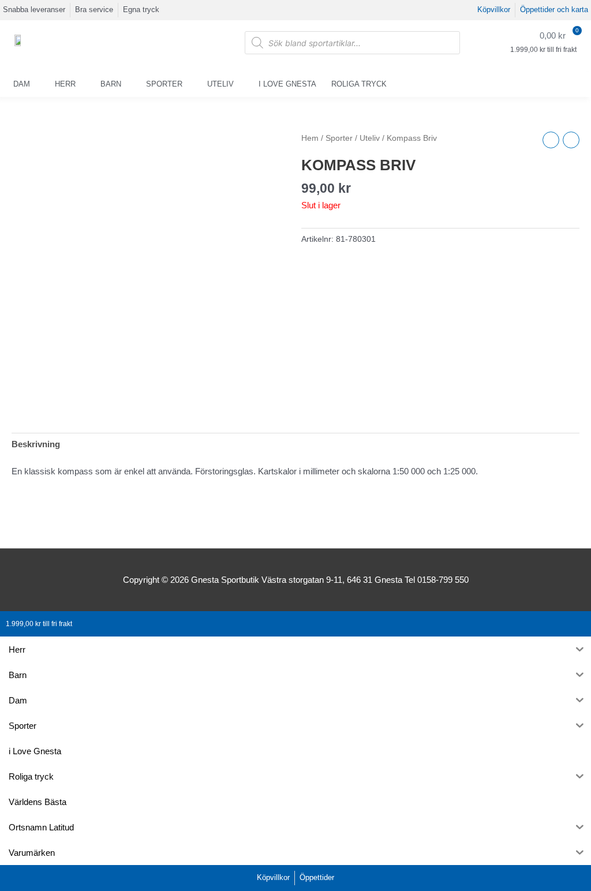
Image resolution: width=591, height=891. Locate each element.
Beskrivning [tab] (36, 444)
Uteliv (220, 84)
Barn (110, 84)
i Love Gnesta (287, 84)
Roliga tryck (359, 84)
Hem (310, 138)
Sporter (164, 84)
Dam (21, 84)
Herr (65, 84)
